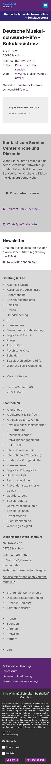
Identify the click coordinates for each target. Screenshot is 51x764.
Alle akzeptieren (36, 759)
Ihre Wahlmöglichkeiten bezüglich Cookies (25, 695)
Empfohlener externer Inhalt (24, 107)
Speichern (12, 759)
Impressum (6, 731)
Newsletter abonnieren (22, 262)
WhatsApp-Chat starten (23, 224)
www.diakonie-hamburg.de (28, 570)
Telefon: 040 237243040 (24, 209)
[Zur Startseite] (9, 5)
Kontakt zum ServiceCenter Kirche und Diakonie (24, 148)
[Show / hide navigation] (45, 5)
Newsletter (14, 240)
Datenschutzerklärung (10, 735)
